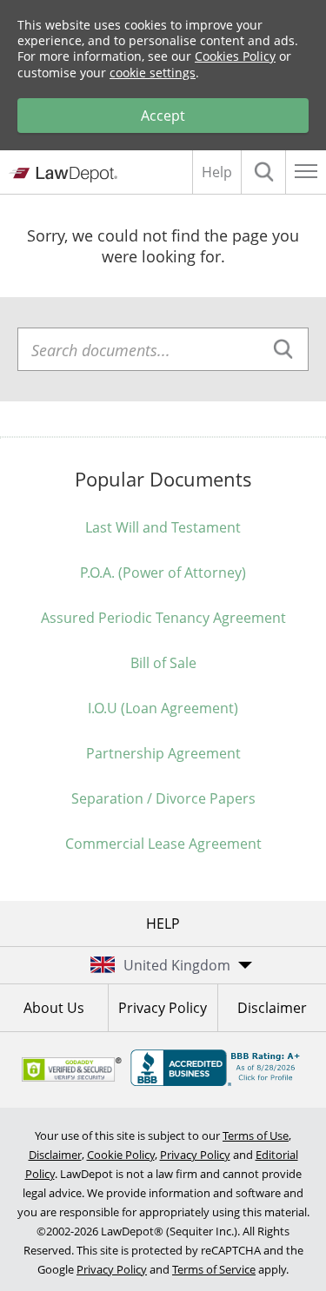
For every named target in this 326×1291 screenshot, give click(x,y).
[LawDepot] (63, 174)
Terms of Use (256, 1135)
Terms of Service (214, 1269)
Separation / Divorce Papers (163, 798)
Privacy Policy (162, 1007)
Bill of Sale (163, 662)
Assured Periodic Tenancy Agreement (163, 617)
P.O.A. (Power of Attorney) (163, 572)
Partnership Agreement (163, 753)
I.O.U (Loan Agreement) (163, 708)
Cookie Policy (121, 1154)
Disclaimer (272, 1007)
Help (217, 172)
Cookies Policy (235, 56)
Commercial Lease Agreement (163, 843)
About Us (53, 1007)
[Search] (263, 172)
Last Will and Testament (163, 527)
